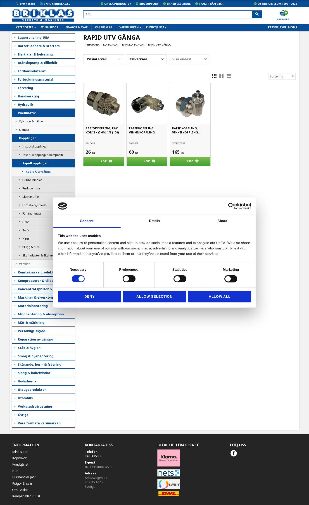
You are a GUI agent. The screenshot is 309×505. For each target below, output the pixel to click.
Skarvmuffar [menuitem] (30, 197)
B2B (15, 471)
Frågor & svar (22, 483)
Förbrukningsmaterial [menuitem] (35, 79)
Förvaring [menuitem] (25, 88)
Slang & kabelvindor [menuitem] (34, 373)
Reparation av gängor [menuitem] (35, 339)
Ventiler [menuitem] (24, 264)
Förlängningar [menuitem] (31, 213)
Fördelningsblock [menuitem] (34, 205)
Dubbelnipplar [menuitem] (32, 180)
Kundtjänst (20, 464)
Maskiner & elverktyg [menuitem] (35, 297)
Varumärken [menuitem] (129, 27)
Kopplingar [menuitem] (27, 138)
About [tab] (222, 221)
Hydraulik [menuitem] (25, 104)
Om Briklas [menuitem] (103, 27)
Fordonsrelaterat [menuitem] (32, 71)
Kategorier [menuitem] (24, 27)
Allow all (220, 297)
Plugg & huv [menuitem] (30, 247)
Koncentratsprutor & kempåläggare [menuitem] (46, 289)
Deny (89, 297)
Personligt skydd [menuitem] (31, 331)
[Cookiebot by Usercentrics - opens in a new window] (231, 206)
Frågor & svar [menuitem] (77, 27)
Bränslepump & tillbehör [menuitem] (37, 62)
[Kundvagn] (282, 13)
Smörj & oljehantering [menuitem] (35, 356)
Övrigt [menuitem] (23, 415)
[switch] (129, 278)
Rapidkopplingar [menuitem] (35, 163)
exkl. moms (288, 27)
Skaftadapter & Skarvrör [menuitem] (38, 255)
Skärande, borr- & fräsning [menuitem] (39, 364)
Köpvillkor (19, 458)
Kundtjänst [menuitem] (155, 27)
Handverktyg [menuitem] (28, 96)
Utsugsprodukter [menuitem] (32, 389)
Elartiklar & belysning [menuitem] (35, 54)
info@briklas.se (57, 4)
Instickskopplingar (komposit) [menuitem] (42, 155)
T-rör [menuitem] (25, 230)
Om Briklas (20, 490)
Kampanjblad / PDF (26, 496)
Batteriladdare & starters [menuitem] (39, 46)
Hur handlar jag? (24, 477)
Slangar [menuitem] (24, 130)
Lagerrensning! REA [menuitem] (33, 37)
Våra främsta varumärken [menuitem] (39, 423)
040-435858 (27, 4)
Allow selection (154, 297)
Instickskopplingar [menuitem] (35, 146)
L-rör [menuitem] (25, 222)
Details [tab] (154, 221)
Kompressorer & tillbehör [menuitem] (38, 280)
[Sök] (257, 14)
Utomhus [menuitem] (25, 398)
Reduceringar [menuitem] (31, 188)
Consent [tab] (86, 221)
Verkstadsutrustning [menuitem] (35, 406)
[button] (103, 59)
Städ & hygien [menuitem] (29, 348)
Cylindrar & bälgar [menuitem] (31, 121)
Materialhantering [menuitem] (33, 306)
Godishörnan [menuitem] (28, 381)
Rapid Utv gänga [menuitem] (38, 171)
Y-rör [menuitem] (25, 239)
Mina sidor (20, 451)
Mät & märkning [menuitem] (31, 322)
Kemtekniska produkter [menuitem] (37, 272)
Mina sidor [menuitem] (49, 27)
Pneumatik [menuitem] (27, 113)
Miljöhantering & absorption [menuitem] (41, 314)
